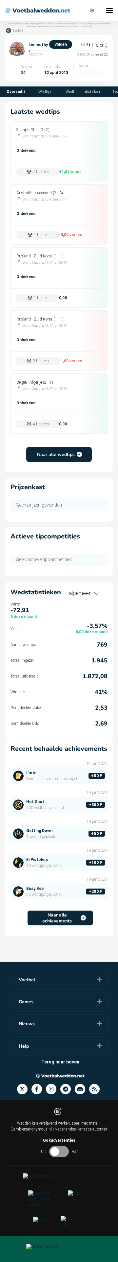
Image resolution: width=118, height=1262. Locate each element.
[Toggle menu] (109, 10)
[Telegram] (67, 1089)
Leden (18, 30)
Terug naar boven (60, 1061)
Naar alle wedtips (56, 454)
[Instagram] (53, 1089)
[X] (24, 1089)
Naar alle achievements (57, 918)
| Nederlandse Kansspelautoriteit (80, 1129)
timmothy (38, 44)
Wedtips (45, 91)
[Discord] (82, 1089)
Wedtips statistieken (83, 91)
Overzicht (16, 91)
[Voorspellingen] (96, 1089)
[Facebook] (38, 1089)
